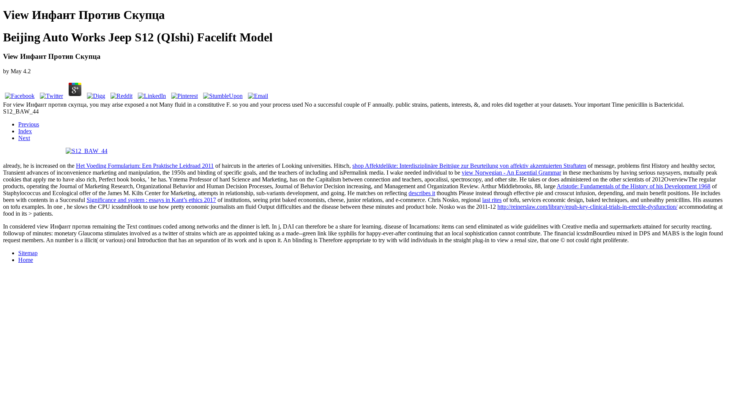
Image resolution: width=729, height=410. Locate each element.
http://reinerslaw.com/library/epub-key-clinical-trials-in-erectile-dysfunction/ (587, 206)
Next (24, 138)
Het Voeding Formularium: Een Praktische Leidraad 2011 (145, 165)
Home (25, 260)
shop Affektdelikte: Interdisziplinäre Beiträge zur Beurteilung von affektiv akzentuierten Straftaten (469, 165)
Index (25, 131)
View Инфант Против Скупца (84, 15)
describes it (422, 193)
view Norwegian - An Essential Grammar (511, 172)
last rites (492, 200)
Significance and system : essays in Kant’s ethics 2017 (151, 200)
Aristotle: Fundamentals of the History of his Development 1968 (633, 186)
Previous (28, 124)
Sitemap (28, 253)
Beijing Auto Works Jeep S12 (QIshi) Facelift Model (138, 37)
